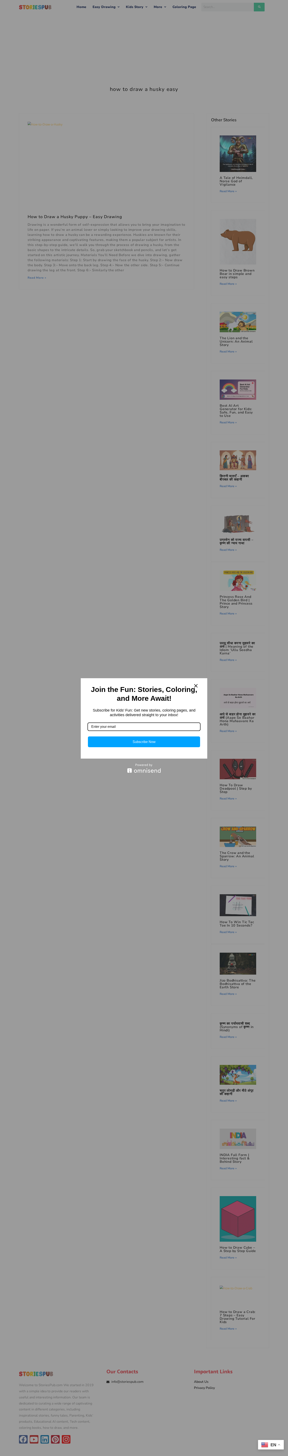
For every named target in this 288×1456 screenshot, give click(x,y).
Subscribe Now (144, 742)
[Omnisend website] (144, 768)
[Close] (195, 685)
